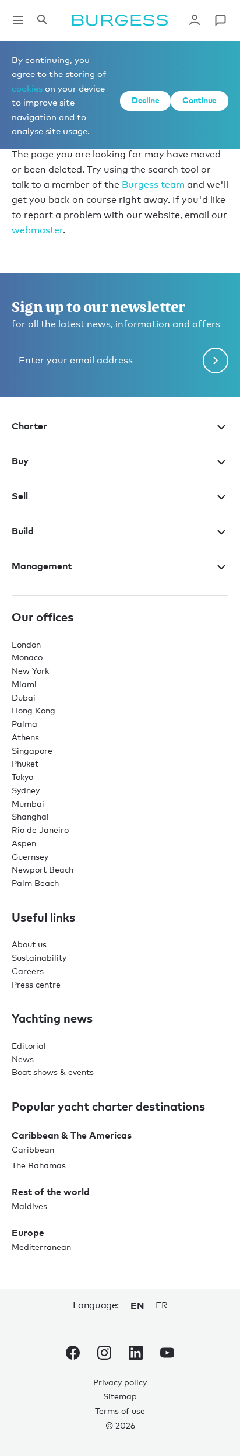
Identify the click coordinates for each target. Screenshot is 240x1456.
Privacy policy (120, 1382)
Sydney (26, 790)
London (26, 644)
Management (42, 566)
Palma (24, 724)
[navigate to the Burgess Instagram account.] (104, 1355)
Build (23, 531)
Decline (145, 100)
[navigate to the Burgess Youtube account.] (167, 1355)
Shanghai (30, 816)
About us (29, 944)
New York (30, 671)
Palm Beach (35, 883)
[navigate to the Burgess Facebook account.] (73, 1355)
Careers (28, 971)
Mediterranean (41, 1247)
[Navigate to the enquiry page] (220, 20)
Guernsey (30, 857)
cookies (27, 88)
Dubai (24, 697)
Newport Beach (42, 869)
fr (161, 1305)
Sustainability (39, 958)
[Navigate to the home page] (120, 20)
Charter (29, 426)
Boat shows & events (53, 1072)
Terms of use (120, 1411)
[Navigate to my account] (194, 20)
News (23, 1059)
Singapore (32, 750)
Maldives (29, 1206)
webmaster (37, 230)
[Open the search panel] (42, 20)
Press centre (36, 984)
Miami (24, 684)
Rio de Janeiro (40, 830)
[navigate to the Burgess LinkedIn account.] (136, 1355)
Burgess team (153, 184)
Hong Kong (33, 710)
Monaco (27, 657)
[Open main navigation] (18, 20)
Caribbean (33, 1149)
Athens (25, 737)
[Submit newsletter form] (215, 360)
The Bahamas (39, 1165)
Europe (28, 1232)
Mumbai (28, 803)
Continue (199, 100)
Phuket (25, 763)
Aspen (24, 843)
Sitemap (120, 1396)
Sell (20, 496)
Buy (20, 461)
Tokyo (22, 777)
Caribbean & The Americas (72, 1135)
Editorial (29, 1046)
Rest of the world (51, 1192)
